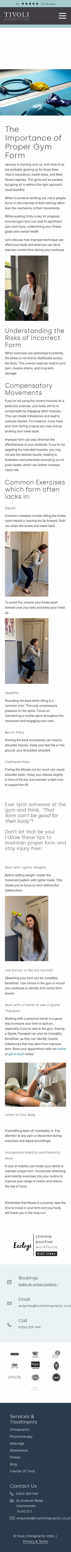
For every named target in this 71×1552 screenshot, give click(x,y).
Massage (17, 1443)
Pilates (15, 1457)
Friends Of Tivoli (22, 1471)
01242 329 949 (30, 1327)
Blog (13, 1464)
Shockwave (19, 1450)
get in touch (16, 1054)
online (61, 1048)
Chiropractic (20, 1430)
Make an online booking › (38, 1284)
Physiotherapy (21, 1436)
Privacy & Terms (35, 1541)
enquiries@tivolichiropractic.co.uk (43, 1518)
